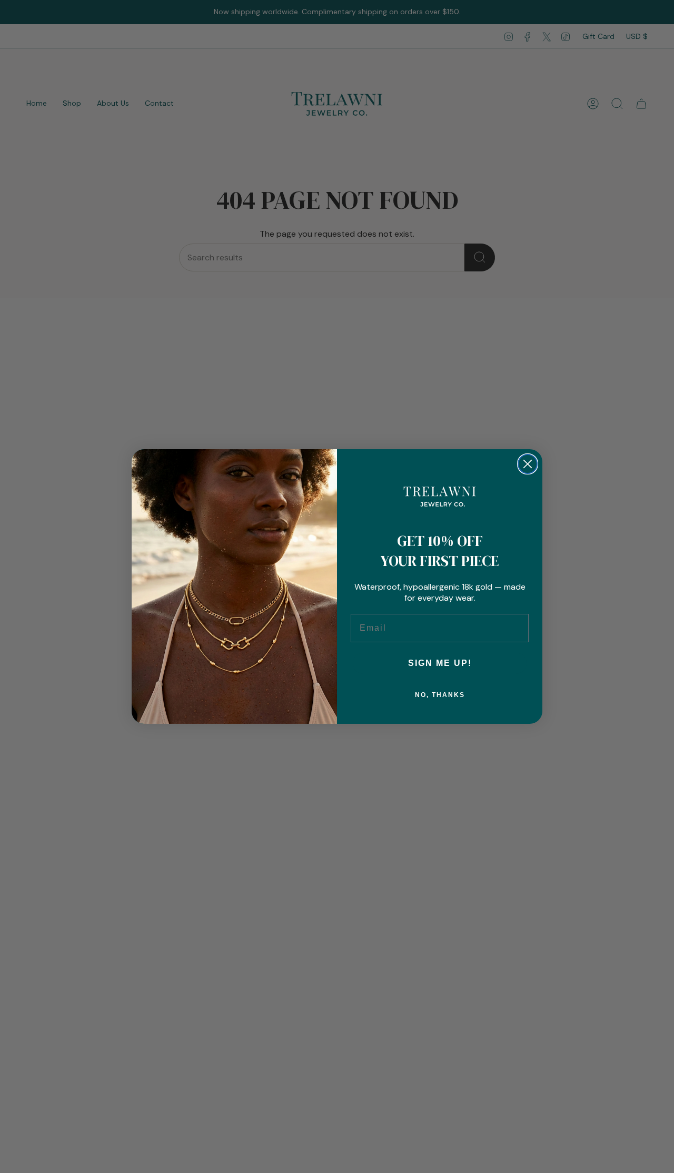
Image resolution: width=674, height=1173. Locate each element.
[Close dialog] (527, 463)
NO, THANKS (440, 695)
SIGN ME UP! (440, 663)
